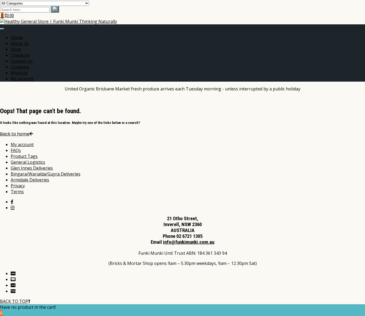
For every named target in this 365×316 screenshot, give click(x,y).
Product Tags (24, 156)
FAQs (16, 150)
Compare (20, 67)
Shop (16, 49)
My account (22, 79)
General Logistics (28, 162)
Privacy (18, 186)
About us (20, 43)
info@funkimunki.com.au (188, 242)
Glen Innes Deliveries (32, 168)
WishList (19, 73)
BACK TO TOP (14, 301)
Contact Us (22, 61)
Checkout (20, 55)
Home (17, 37)
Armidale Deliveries (30, 180)
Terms (17, 192)
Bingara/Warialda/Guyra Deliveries (45, 174)
